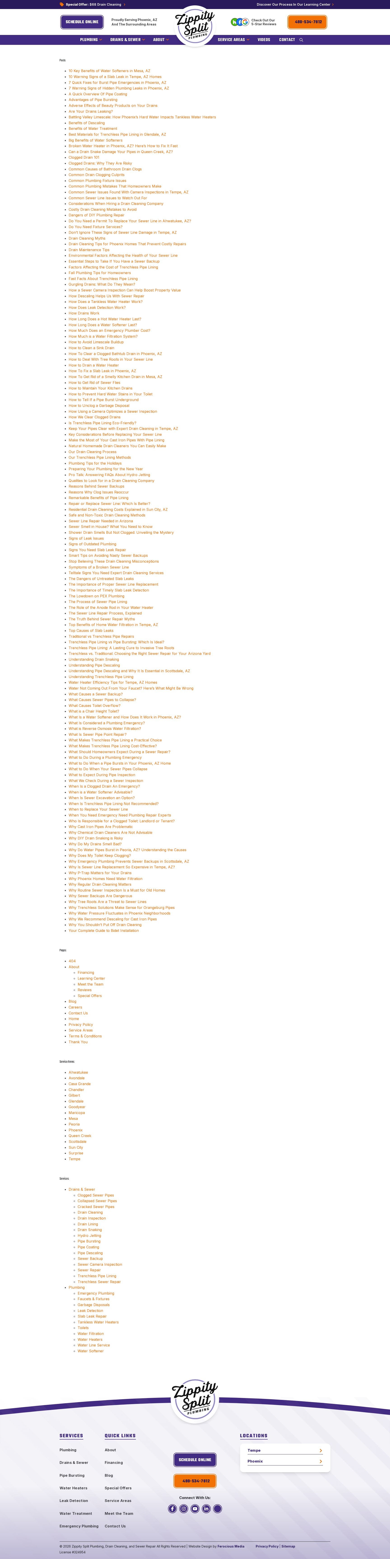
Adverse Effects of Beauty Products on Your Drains (113, 105)
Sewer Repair (89, 1270)
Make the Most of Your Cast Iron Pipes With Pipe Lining (116, 440)
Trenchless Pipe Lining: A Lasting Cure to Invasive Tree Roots (121, 648)
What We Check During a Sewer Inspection (106, 780)
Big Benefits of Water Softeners (96, 140)
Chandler (76, 1089)
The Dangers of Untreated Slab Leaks (101, 578)
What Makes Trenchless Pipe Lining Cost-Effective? (113, 746)
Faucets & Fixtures (93, 1299)
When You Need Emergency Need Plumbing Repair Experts (120, 815)
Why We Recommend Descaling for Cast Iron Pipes (113, 919)
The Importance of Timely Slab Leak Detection (109, 590)
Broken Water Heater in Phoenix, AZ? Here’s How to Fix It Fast (123, 146)
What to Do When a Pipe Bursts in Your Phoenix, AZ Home (120, 763)
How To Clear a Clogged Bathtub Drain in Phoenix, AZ (115, 353)
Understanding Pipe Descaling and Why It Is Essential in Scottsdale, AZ (129, 671)
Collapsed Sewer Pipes (97, 1201)
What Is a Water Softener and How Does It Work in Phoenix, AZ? (125, 717)
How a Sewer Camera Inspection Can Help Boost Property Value (125, 290)
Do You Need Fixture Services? (96, 227)
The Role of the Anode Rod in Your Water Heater (111, 607)
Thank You (78, 1042)
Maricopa (77, 1112)
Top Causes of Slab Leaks (91, 630)
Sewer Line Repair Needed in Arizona (101, 521)
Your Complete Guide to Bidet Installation (104, 930)
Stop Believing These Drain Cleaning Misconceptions (114, 561)
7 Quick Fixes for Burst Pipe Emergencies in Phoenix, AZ (117, 82)
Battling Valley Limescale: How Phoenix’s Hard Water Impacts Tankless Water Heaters (142, 117)
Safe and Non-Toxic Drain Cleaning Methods (107, 515)
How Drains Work (84, 313)
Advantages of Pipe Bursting (93, 99)
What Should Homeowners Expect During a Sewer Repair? (119, 752)
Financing (86, 972)
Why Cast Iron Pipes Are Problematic (101, 826)
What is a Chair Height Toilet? (94, 711)
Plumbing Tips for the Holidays (95, 463)
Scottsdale (77, 1141)
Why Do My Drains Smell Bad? (95, 844)
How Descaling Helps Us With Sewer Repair (106, 296)
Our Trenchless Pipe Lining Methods (100, 457)
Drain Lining (88, 1224)
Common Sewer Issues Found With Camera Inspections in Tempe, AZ (128, 192)
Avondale (77, 1078)
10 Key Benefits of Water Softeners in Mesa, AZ (109, 71)
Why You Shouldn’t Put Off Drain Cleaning (105, 924)
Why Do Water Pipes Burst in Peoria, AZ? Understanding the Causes (127, 850)
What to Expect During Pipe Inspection (102, 775)
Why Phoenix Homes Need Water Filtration (105, 878)
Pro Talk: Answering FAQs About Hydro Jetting (109, 474)
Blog (72, 1001)
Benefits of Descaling (87, 123)
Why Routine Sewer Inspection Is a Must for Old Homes (117, 890)
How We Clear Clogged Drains (95, 417)
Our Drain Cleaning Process (92, 451)
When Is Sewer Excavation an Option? (102, 798)
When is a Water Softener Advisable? (100, 792)
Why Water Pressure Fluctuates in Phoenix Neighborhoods (119, 913)
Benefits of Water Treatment (93, 128)
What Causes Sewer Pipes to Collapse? (102, 699)
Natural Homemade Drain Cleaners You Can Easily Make (117, 446)
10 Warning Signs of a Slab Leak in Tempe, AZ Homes (115, 76)
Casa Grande (80, 1084)
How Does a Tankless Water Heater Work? (106, 301)
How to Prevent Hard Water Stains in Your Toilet (110, 394)
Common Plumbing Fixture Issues (97, 180)
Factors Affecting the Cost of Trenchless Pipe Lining (113, 267)
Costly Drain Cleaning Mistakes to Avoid (103, 209)
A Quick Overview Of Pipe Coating (98, 94)
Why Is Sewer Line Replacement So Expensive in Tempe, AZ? (122, 867)
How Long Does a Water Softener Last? (103, 325)
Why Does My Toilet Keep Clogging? (100, 855)
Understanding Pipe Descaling (94, 665)
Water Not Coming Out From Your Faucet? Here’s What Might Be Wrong (131, 688)
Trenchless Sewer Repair (99, 1281)
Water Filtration (91, 1333)
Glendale (76, 1101)
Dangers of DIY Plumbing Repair (97, 215)
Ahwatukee (78, 1072)
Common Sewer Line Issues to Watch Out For (108, 198)
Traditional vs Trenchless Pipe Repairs (101, 636)
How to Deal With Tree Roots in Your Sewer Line (111, 359)
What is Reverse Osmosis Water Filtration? (105, 728)
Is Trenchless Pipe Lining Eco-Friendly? (102, 423)
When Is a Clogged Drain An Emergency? (104, 786)
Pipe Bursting (89, 1241)
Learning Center (91, 978)
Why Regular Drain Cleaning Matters (100, 884)
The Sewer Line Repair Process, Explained (105, 613)
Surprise (76, 1153)
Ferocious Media (231, 1546)
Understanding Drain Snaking (94, 659)
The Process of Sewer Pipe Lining (98, 601)
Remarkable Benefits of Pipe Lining (98, 497)
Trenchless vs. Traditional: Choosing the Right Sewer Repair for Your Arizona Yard (140, 653)
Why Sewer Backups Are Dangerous (100, 896)
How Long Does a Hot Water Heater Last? (105, 319)
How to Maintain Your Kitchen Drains (100, 388)
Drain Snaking (90, 1229)
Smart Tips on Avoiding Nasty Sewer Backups (108, 555)
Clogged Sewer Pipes (96, 1195)
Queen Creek (80, 1135)
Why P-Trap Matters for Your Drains (100, 873)
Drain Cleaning (90, 1212)
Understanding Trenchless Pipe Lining (101, 676)
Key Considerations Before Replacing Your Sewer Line (115, 434)
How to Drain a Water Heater (94, 365)
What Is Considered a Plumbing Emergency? (107, 723)
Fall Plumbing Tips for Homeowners (100, 273)
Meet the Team (90, 984)
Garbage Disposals (94, 1304)
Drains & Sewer (82, 1189)
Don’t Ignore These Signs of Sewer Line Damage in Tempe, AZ (123, 232)
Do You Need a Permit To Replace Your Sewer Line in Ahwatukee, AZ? (130, 221)
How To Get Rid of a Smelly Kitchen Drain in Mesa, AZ (115, 376)
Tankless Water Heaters (98, 1322)
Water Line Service (94, 1345)
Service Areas (81, 1030)
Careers (75, 1007)
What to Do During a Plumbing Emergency (105, 757)
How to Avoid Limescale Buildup (96, 342)
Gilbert (74, 1095)
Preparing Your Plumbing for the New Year (106, 469)
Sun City (76, 1147)
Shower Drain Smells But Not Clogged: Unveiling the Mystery (121, 532)
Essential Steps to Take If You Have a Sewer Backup (114, 261)
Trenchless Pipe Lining (97, 1276)
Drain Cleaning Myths (87, 238)
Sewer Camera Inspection (100, 1264)
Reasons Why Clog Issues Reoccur (99, 492)
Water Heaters (90, 1339)
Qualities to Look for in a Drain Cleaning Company (111, 480)
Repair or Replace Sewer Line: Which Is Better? (109, 503)
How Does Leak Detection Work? (97, 307)
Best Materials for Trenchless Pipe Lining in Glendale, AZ (117, 134)
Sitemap (288, 1546)
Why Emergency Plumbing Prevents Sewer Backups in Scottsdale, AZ (129, 861)
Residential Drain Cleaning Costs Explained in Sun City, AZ (118, 509)
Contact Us (78, 1013)
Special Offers (90, 995)
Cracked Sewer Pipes (96, 1206)
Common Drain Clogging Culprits (97, 174)
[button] (301, 40)
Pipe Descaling (90, 1253)
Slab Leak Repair (92, 1316)
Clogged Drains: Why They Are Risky (100, 163)
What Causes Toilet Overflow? (95, 705)
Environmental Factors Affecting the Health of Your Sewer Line (123, 255)
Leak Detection (90, 1310)
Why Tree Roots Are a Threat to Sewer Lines (107, 901)
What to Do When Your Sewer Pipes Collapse (108, 769)
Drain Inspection (92, 1218)
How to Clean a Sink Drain (91, 348)
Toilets (83, 1327)
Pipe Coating (88, 1247)
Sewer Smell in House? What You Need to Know (111, 526)
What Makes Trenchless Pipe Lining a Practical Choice (115, 740)
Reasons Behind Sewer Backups (96, 486)
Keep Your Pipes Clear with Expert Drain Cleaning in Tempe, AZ (123, 428)
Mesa (73, 1118)
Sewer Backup (90, 1258)
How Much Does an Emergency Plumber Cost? (109, 330)
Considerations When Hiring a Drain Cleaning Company (116, 203)
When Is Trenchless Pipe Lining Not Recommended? (114, 803)
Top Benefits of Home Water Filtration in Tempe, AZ (113, 624)
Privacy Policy (81, 1024)
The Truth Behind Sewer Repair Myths (102, 619)
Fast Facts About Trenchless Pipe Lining (103, 278)
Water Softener (91, 1351)
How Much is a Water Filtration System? (103, 336)
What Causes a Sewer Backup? (96, 694)
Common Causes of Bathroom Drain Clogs (105, 169)
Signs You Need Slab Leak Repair (97, 550)
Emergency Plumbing (96, 1293)
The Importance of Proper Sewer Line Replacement (113, 584)
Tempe (74, 1159)
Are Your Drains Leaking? (91, 111)
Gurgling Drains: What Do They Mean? (102, 284)
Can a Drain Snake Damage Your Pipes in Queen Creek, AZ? (121, 151)
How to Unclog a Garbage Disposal (99, 405)
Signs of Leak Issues (86, 538)
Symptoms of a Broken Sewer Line (99, 567)
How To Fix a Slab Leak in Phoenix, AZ (102, 371)
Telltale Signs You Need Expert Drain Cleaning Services (116, 573)
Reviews (85, 990)
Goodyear (77, 1107)
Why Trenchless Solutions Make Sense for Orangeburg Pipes (122, 907)
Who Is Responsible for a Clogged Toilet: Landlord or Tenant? (122, 821)
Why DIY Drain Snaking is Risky (96, 838)
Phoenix (76, 1130)
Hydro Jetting (89, 1235)
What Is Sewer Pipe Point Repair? (98, 734)
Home (74, 1018)
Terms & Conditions (85, 1036)
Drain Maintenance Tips (89, 250)
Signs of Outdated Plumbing (92, 544)
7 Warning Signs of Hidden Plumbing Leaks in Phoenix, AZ (119, 88)
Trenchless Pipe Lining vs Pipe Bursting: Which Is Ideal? (116, 642)
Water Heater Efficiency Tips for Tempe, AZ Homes (113, 682)
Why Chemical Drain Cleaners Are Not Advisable (110, 832)
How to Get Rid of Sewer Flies (94, 382)
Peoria (74, 1124)
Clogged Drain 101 (84, 157)
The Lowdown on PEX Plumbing (96, 596)
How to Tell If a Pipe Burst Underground (104, 399)
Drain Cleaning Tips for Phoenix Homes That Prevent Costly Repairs (127, 244)
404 (72, 961)
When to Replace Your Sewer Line (98, 809)
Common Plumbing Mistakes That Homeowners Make (115, 186)
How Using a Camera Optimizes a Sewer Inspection (113, 411)
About (74, 967)
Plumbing (77, 1287)
